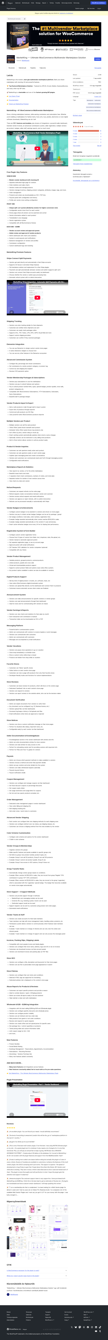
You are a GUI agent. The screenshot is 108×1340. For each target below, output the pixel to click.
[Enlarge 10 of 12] (66, 1217)
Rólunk (9, 1312)
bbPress (87, 1317)
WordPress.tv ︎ (49, 1320)
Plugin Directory (11, 8)
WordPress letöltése (98, 3)
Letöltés (97, 59)
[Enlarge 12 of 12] (66, 1242)
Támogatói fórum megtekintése (82, 164)
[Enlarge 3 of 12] (24, 1238)
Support (47, 1314)
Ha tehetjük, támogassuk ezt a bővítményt (86, 180)
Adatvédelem (10, 1320)
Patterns (28, 1320)
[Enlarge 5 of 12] (45, 1207)
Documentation (13, 100)
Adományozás (69, 1317)
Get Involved (68, 1312)
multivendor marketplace (94, 103)
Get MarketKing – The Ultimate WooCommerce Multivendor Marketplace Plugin (33, 1073)
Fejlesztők (48, 1317)
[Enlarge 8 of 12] (45, 1255)
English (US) (97, 96)
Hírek (8, 1314)
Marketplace (90, 100)
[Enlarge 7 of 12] (45, 1244)
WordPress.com (89, 1312)
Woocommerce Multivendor (94, 110)
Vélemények (22, 68)
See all (99, 145)
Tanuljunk (48, 1312)
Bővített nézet (77, 115)
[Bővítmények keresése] (24, 19)
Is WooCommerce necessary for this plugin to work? (23, 1270)
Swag (66, 1320)
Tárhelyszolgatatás (12, 1317)
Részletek (12, 68)
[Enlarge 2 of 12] (24, 1219)
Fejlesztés (43, 68)
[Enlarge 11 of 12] (66, 1228)
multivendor (98, 100)
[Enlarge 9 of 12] (66, 1207)
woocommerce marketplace (93, 107)
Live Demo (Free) (14, 96)
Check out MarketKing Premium (19, 104)
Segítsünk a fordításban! (66, 13)
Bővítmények (29, 1317)
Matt (86, 1314)
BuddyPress (88, 1320)
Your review (76, 145)
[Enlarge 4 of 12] (24, 1253)
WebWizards (25, 60)
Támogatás (97, 68)
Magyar (25, 1329)
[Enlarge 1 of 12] (24, 1207)
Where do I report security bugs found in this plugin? (23, 1276)
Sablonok (28, 1314)
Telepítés (33, 68)
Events (66, 1314)
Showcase (29, 1312)
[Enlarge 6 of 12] (45, 1225)
